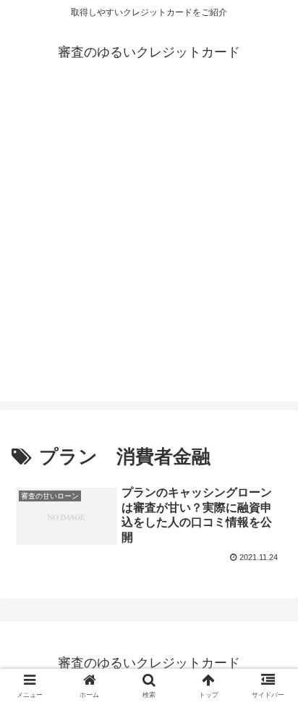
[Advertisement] (149, 252)
